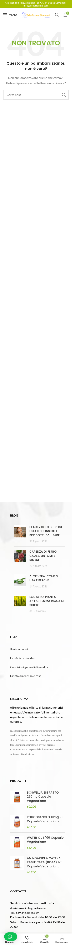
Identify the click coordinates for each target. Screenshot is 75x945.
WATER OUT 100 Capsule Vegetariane (45, 840)
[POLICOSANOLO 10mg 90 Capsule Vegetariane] (17, 822)
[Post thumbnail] (20, 534)
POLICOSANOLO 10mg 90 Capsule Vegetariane (45, 819)
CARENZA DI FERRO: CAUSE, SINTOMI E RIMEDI (43, 555)
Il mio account (19, 649)
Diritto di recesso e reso (25, 676)
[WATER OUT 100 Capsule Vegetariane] (17, 843)
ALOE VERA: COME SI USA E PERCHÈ (44, 578)
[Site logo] (36, 14)
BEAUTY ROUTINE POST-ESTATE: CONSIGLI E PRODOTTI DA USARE (46, 531)
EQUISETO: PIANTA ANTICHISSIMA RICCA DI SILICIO (46, 601)
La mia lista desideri (22, 658)
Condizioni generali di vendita (29, 667)
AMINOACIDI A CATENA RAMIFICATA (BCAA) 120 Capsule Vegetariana (44, 862)
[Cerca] (57, 14)
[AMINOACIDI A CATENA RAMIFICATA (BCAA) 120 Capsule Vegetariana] (17, 865)
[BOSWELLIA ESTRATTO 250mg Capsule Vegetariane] (17, 800)
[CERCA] (64, 95)
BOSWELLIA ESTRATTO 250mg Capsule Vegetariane (43, 797)
